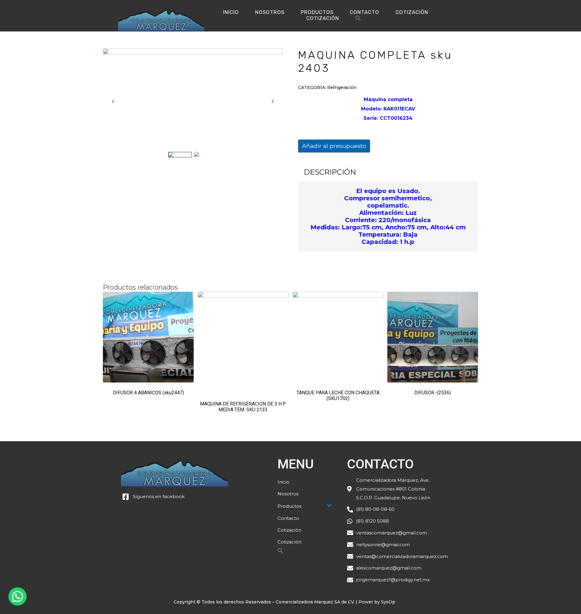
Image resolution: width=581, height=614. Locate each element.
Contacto (364, 12)
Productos (317, 12)
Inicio (231, 12)
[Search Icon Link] (358, 19)
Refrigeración (341, 87)
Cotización (412, 12)
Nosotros (269, 12)
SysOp (388, 602)
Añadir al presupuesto (334, 145)
